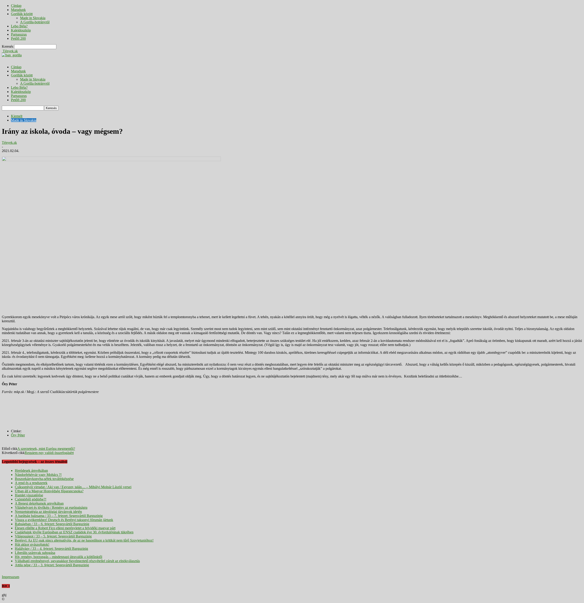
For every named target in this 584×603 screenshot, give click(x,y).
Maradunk (18, 10)
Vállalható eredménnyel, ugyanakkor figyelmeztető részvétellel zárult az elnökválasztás (77, 561)
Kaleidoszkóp (21, 30)
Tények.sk (9, 142)
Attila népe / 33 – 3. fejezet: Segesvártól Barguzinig (52, 565)
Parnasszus (19, 34)
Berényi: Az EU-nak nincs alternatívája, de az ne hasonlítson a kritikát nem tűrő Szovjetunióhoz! (84, 540)
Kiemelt (16, 116)
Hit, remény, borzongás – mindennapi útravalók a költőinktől (58, 557)
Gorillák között (22, 14)
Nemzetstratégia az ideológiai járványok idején (48, 512)
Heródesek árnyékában (31, 470)
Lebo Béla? (19, 26)
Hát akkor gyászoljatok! (32, 544)
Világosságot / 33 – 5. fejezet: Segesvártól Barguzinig (53, 536)
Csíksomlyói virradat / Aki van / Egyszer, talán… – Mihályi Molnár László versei (73, 487)
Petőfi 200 (18, 38)
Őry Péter (18, 435)
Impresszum (10, 577)
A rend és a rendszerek (31, 483)
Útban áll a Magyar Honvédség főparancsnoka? (49, 491)
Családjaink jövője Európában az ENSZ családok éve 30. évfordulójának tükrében (74, 532)
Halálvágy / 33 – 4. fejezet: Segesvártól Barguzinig (51, 549)
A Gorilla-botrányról (35, 22)
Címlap (16, 6)
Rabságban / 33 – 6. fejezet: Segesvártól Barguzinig (52, 524)
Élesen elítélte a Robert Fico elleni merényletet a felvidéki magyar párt (65, 528)
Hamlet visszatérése (29, 495)
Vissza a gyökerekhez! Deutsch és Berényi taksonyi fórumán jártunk (64, 520)
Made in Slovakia (32, 18)
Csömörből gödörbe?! (30, 499)
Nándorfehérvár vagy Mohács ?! (38, 475)
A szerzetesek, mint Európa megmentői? (46, 449)
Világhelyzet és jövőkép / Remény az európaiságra (51, 507)
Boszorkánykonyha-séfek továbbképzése (44, 479)
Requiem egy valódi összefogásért (49, 453)
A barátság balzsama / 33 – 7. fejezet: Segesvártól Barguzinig (59, 516)
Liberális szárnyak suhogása (35, 553)
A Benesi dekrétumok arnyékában (39, 503)
